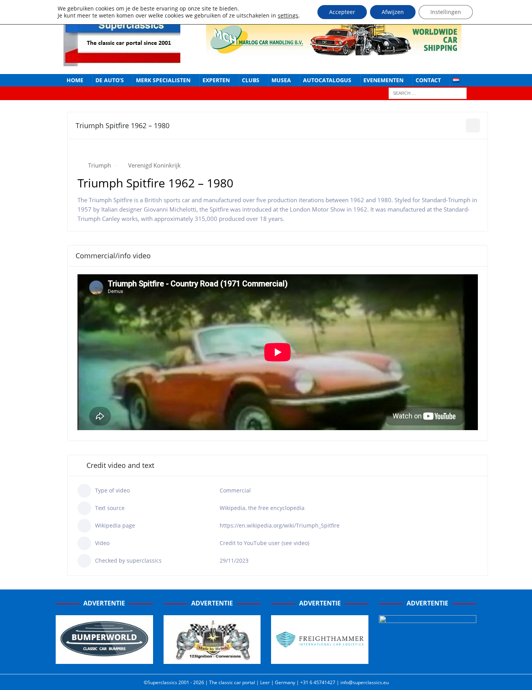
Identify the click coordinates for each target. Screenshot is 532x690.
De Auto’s (109, 80)
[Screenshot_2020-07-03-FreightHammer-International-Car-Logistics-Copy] (319, 659)
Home (75, 80)
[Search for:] (428, 93)
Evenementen (383, 80)
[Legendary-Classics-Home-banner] (427, 659)
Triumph (99, 165)
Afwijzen (393, 12)
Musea (281, 80)
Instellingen (445, 12)
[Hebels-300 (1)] (212, 659)
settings (288, 15)
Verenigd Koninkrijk (154, 165)
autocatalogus (327, 80)
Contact (428, 80)
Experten (216, 80)
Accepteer (342, 12)
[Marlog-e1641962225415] (334, 50)
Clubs (250, 80)
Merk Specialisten (163, 80)
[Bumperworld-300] (104, 659)
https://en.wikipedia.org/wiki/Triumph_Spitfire (280, 525)
